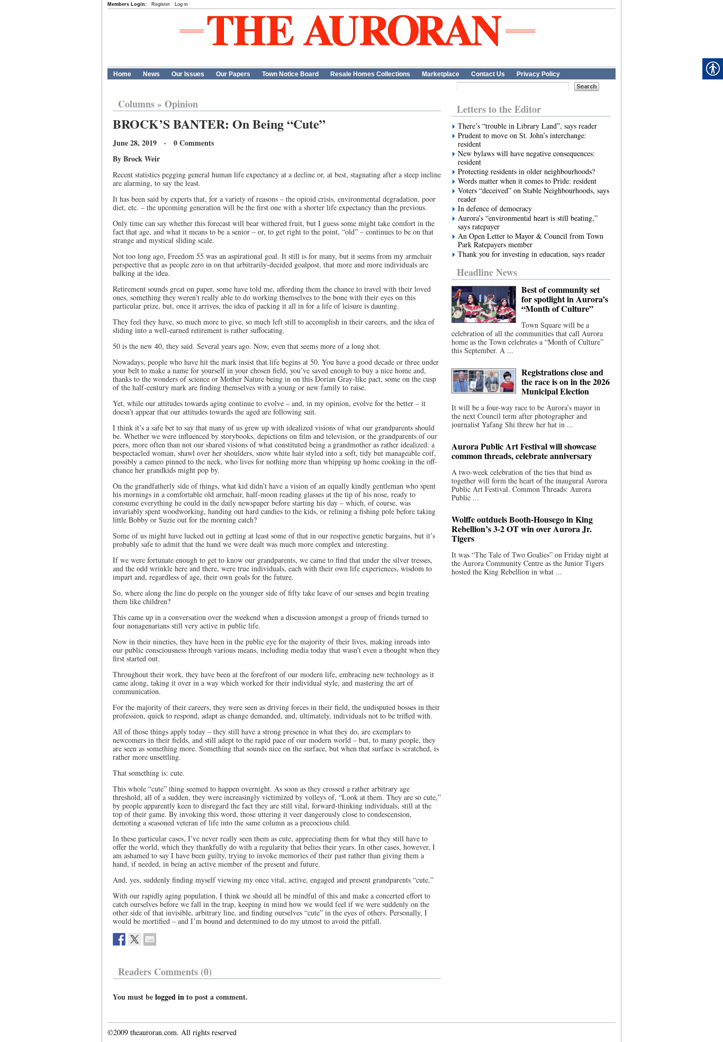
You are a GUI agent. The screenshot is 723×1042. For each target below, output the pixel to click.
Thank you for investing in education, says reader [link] (531, 254)
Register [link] (160, 4)
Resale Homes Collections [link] (370, 74)
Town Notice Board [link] (290, 74)
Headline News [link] (487, 272)
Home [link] (122, 74)
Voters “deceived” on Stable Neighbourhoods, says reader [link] (533, 194)
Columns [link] (136, 104)
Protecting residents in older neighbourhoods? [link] (526, 171)
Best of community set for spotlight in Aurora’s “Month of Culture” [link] (564, 299)
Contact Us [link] (488, 74)
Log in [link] (181, 4)
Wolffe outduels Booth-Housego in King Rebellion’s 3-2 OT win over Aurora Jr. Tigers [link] (522, 528)
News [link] (151, 74)
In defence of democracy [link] (495, 208)
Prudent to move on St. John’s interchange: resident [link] (522, 139)
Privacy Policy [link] (538, 74)
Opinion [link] (181, 104)
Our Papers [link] (233, 74)
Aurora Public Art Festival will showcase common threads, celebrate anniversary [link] (524, 451)
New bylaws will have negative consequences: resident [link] (526, 157)
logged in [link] (169, 996)
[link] (119, 939)
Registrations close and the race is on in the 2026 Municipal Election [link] (565, 381)
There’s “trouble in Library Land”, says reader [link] (527, 126)
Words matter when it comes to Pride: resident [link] (527, 181)
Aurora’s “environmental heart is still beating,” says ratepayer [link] (528, 222)
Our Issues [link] (187, 74)
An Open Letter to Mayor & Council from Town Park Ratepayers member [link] (530, 240)
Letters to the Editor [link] (499, 109)
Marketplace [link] (440, 74)
